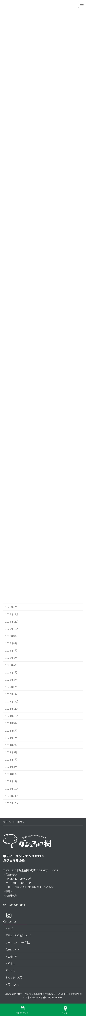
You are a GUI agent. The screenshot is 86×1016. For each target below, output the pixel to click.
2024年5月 (11, 752)
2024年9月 (11, 723)
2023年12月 (12, 788)
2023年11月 (12, 796)
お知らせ (10, 963)
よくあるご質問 (13, 977)
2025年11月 (12, 621)
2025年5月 (11, 665)
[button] (14, 905)
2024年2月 (11, 774)
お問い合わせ (12, 984)
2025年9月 (11, 636)
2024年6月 (11, 745)
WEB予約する (22, 1012)
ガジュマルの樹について (18, 935)
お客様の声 (11, 956)
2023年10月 (12, 803)
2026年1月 (11, 607)
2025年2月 (11, 687)
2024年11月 (12, 708)
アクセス (10, 970)
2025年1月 (11, 694)
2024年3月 (11, 767)
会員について (12, 949)
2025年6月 (11, 658)
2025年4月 (11, 672)
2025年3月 (11, 679)
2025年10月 (12, 628)
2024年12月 (12, 701)
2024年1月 (11, 781)
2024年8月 (11, 730)
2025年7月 (11, 650)
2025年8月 (11, 643)
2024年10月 (12, 716)
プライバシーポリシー (15, 822)
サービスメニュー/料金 (17, 942)
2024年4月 (11, 759)
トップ (9, 928)
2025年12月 (12, 614)
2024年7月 (11, 737)
